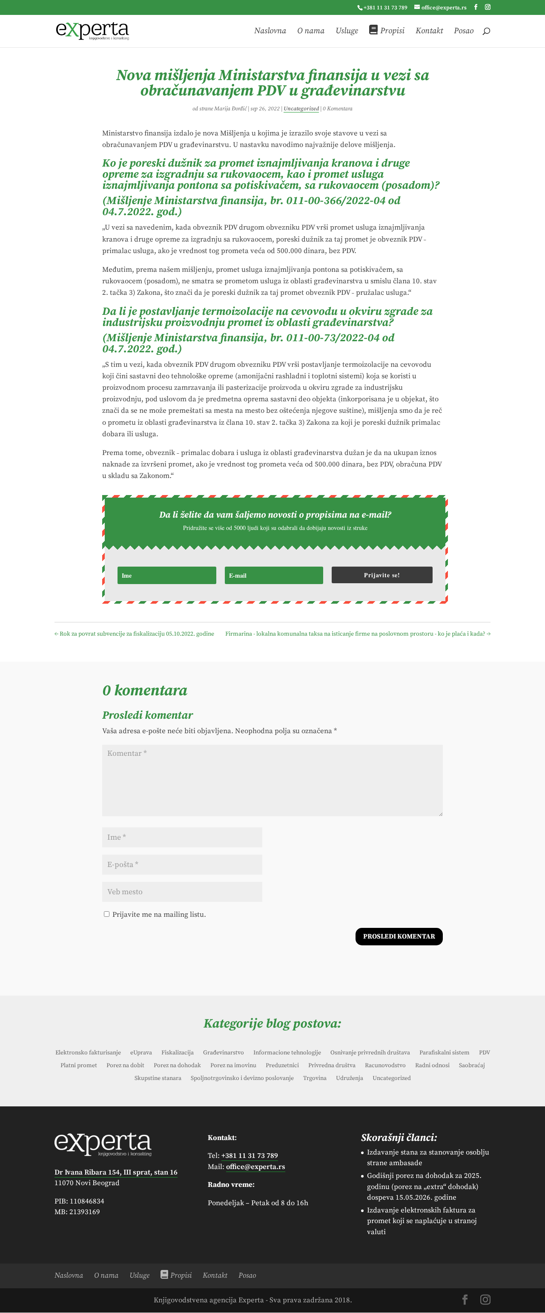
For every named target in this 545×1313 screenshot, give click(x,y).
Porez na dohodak (177, 1065)
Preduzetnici (282, 1065)
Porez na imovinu (233, 1065)
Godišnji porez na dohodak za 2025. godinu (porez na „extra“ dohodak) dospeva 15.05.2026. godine (424, 1186)
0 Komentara (338, 108)
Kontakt (429, 31)
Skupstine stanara (158, 1078)
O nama (310, 31)
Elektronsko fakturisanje (88, 1053)
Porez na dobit (125, 1065)
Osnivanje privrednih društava (370, 1053)
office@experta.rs (255, 1167)
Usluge (347, 31)
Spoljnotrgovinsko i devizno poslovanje (242, 1078)
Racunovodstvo (385, 1065)
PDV (484, 1053)
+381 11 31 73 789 (385, 7)
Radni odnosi (432, 1065)
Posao (463, 31)
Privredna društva (332, 1065)
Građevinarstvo (223, 1053)
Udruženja (349, 1078)
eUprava (141, 1053)
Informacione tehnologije (287, 1053)
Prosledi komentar (399, 936)
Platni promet (78, 1065)
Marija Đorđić (230, 108)
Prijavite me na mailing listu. (158, 914)
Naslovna (270, 31)
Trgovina (315, 1078)
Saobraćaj (472, 1065)
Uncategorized (301, 108)
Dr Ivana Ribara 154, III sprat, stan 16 (116, 1172)
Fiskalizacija (177, 1053)
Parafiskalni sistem (444, 1053)
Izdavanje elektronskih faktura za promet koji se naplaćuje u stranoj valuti (422, 1221)
